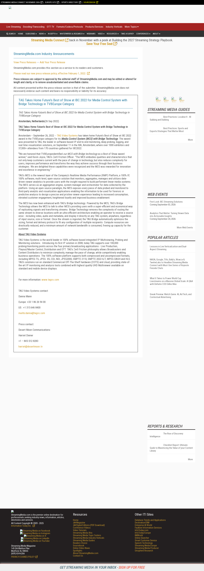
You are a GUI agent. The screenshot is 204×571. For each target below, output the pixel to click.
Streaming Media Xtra (82, 533)
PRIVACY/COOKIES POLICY (23, 557)
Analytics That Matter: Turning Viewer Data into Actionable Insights (169, 215)
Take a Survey (127, 33)
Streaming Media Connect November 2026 (20, 2)
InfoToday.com (141, 530)
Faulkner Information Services (148, 527)
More (190, 139)
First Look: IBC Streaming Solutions (166, 201)
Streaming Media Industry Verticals (88, 538)
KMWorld (139, 535)
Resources (112, 33)
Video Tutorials (80, 530)
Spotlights (77, 550)
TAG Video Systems (67, 135)
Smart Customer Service (146, 540)
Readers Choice (80, 543)
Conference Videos (82, 527)
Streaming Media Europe (146, 545)
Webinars (91, 33)
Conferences (142, 33)
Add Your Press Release (52, 62)
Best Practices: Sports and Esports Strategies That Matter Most (169, 130)
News (41, 33)
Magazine (79, 522)
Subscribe (30, 33)
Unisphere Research (144, 550)
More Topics (131, 26)
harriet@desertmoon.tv (30, 346)
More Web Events (185, 227)
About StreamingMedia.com (85, 553)
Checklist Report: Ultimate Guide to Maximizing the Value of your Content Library (171, 448)
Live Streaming (13, 26)
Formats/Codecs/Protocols (70, 26)
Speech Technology (144, 543)
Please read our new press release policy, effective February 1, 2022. (50, 73)
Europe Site (50, 2)
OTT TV (50, 26)
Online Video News (81, 548)
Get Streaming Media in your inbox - (102, 567)
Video (100, 33)
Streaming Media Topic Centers (87, 535)
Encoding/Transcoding (33, 26)
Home (20, 33)
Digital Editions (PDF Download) (89, 525)
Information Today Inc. (21, 526)
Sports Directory (69, 2)
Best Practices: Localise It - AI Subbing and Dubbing (170, 118)
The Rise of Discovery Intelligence (166, 435)
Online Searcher (142, 538)
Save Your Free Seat (99, 44)
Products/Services (94, 26)
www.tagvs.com (50, 279)
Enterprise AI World (143, 525)
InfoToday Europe (143, 533)
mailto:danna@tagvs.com (31, 313)
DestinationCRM (142, 522)
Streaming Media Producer (147, 548)
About (156, 33)
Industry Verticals (114, 26)
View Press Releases (25, 62)
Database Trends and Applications (150, 520)
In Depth (52, 33)
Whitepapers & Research (71, 33)
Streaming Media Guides (84, 540)
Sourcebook (89, 2)
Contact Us (78, 555)
